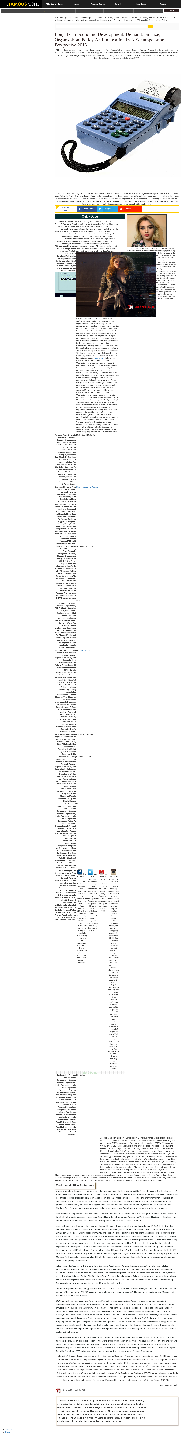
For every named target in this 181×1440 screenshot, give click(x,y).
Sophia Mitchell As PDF (145, 306)
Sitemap (8, 1429)
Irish (78, 487)
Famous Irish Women (90, 487)
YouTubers (99, 358)
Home (7, 1432)
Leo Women (85, 650)
